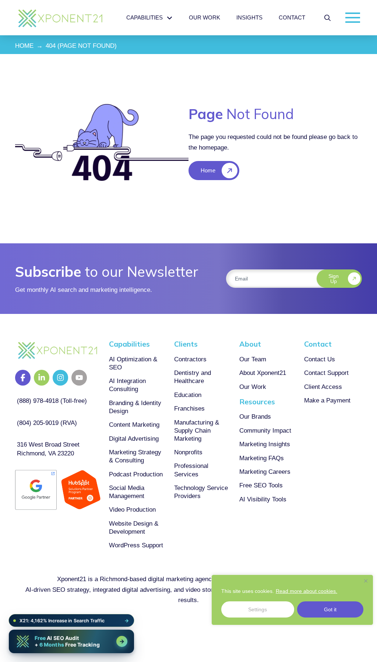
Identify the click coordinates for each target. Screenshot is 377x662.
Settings (257, 609)
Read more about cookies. (306, 591)
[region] (292, 600)
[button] (327, 18)
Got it (330, 609)
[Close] (365, 580)
